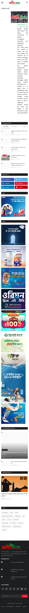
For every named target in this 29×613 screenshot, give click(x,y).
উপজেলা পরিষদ (15, 519)
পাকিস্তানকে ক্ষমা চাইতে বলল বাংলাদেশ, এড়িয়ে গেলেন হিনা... (19, 577)
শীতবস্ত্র (3, 519)
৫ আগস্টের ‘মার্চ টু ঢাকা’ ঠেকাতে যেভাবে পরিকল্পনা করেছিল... (18, 148)
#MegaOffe (17, 516)
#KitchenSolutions (6, 526)
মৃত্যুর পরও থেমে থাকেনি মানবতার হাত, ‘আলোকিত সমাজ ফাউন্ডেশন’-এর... (18, 164)
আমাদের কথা (24, 606)
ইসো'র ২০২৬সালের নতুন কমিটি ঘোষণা (17, 562)
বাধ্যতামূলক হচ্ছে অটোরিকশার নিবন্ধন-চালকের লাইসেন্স (18, 156)
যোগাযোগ (3, 606)
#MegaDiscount (17, 526)
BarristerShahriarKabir (7, 516)
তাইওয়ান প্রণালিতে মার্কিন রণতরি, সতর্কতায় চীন (19, 462)
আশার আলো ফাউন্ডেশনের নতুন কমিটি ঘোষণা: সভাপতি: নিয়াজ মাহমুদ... (19, 140)
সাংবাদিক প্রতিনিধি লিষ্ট (10, 606)
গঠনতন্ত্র (11, 512)
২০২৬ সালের (9, 519)
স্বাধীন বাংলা (12, 134)
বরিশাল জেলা (21, 523)
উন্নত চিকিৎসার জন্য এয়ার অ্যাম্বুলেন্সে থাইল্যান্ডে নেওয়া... (17, 570)
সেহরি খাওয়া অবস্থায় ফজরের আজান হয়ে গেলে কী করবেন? (14, 495)
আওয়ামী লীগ (4, 530)
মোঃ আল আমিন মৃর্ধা (14, 465)
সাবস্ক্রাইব (25, 596)
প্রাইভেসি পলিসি (18, 606)
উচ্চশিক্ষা (16, 512)
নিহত (23, 516)
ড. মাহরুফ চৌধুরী (5, 523)
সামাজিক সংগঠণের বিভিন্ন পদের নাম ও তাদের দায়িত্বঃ (19, 131)
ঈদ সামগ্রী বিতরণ (5, 512)
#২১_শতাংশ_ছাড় (13, 523)
